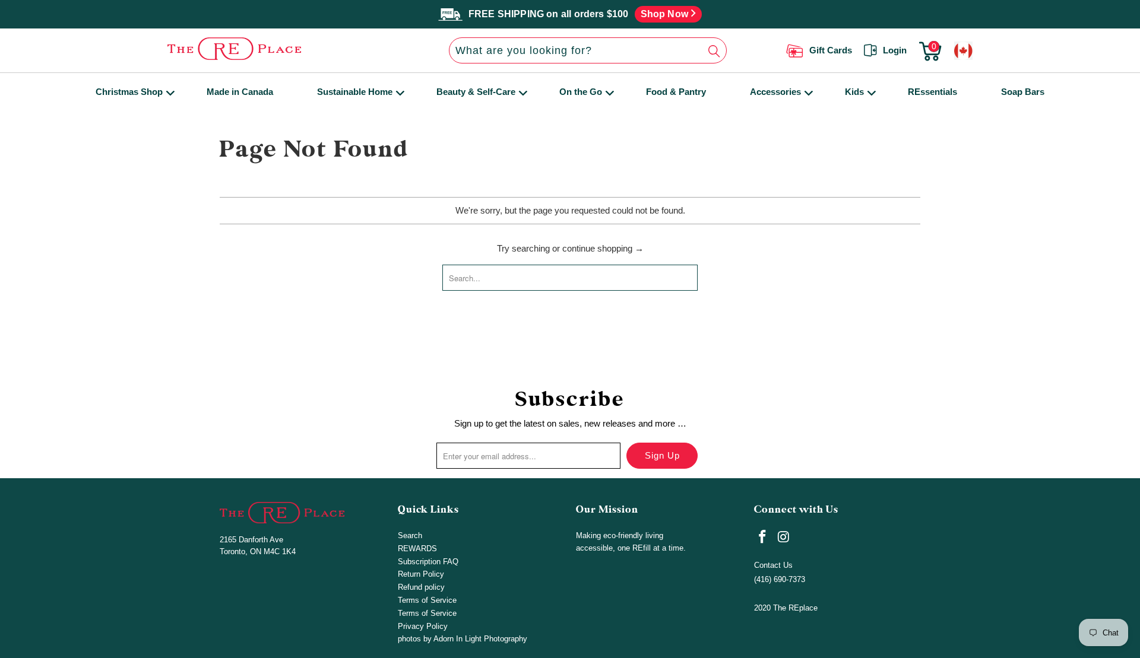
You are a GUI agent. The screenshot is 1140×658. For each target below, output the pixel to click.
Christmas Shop (129, 92)
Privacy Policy (423, 626)
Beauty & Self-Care (475, 92)
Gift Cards (830, 50)
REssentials (932, 92)
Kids (854, 92)
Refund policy (421, 587)
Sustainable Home (354, 92)
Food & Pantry (676, 92)
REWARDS (417, 548)
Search (410, 535)
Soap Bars (1022, 92)
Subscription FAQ (428, 561)
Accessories (775, 92)
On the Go (580, 92)
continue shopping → (603, 248)
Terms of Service (427, 600)
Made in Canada (240, 92)
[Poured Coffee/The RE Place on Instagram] (784, 537)
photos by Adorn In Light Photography (462, 638)
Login (895, 50)
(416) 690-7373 (779, 579)
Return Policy (421, 574)
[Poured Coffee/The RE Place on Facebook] (763, 537)
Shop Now (666, 14)
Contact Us (773, 565)
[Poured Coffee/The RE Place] (278, 48)
